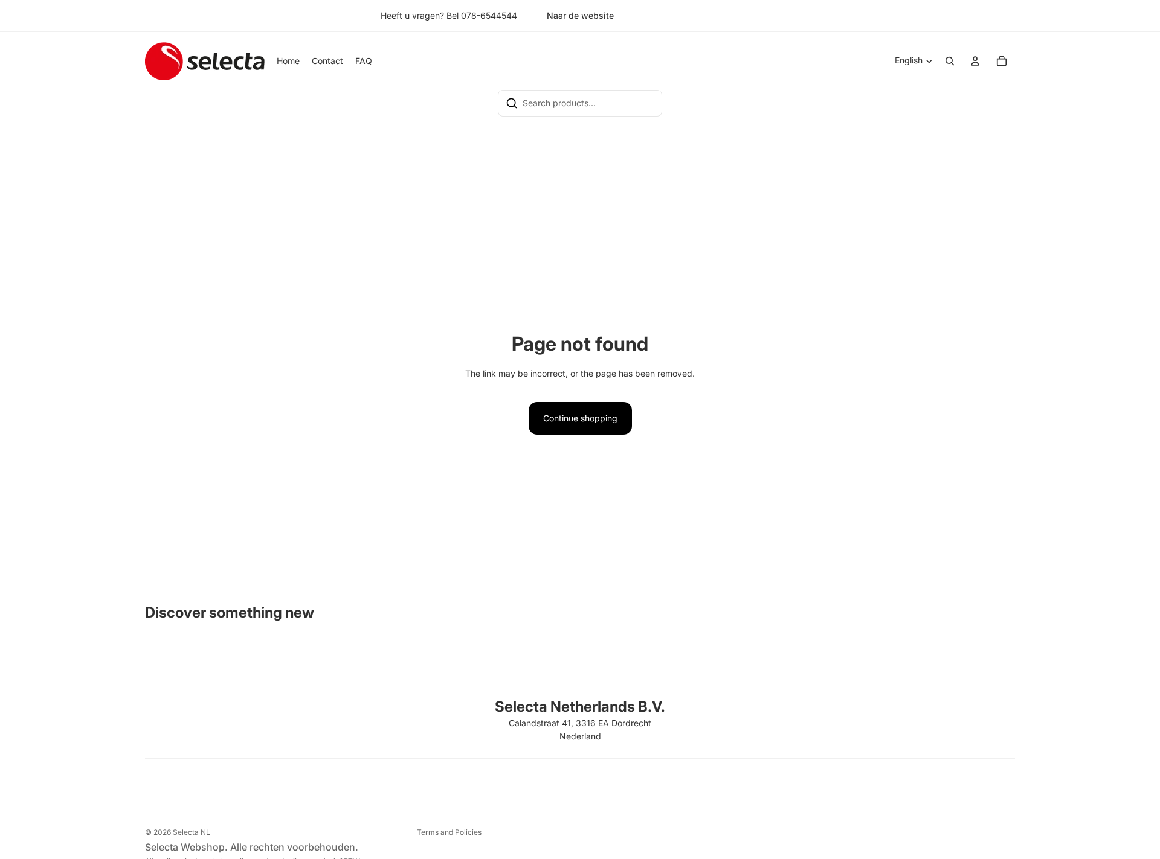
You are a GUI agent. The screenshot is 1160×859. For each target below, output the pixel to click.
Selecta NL (191, 832)
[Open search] (949, 61)
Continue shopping (580, 418)
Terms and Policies (449, 832)
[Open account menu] (975, 61)
